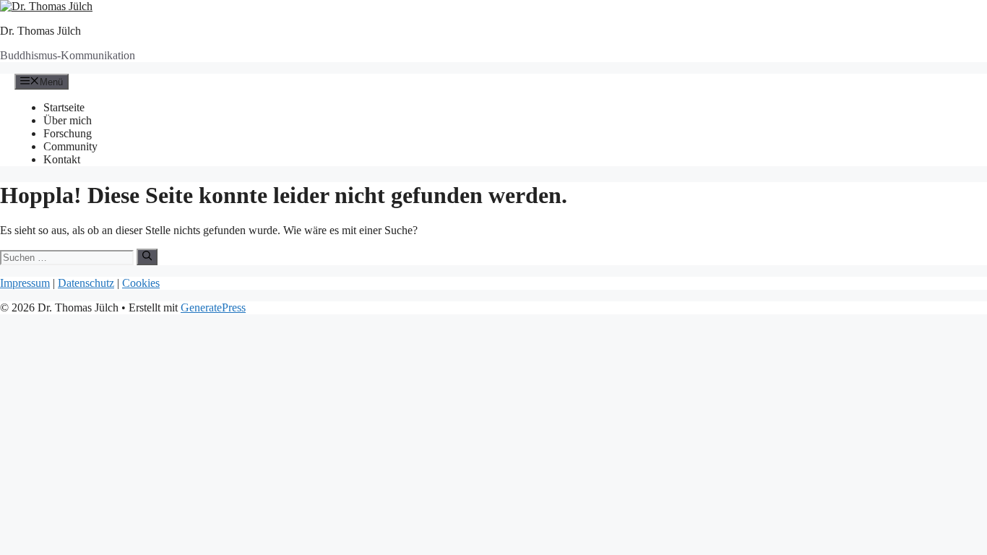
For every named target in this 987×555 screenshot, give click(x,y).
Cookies (141, 283)
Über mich (67, 120)
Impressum (25, 283)
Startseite (64, 107)
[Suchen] (147, 256)
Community (70, 146)
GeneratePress (213, 307)
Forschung (67, 133)
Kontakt (61, 159)
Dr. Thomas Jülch (40, 31)
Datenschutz (86, 283)
